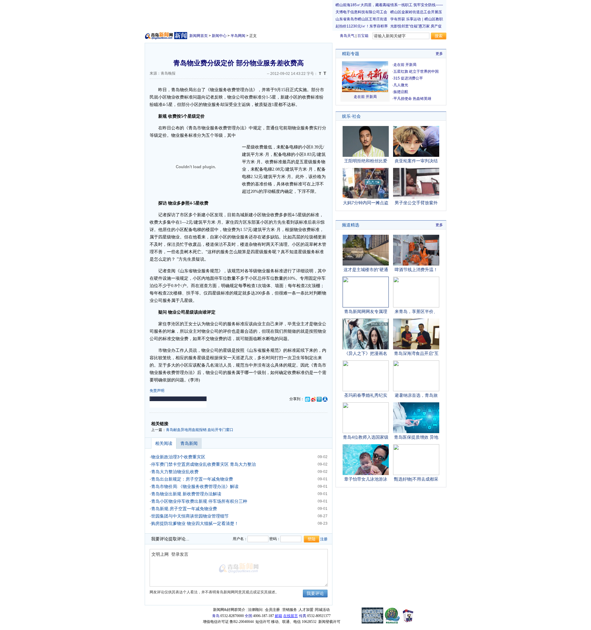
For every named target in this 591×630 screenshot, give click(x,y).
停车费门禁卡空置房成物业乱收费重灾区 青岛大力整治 (203, 464)
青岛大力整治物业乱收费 (175, 471)
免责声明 (157, 390)
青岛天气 (347, 36)
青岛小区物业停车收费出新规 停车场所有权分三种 (199, 501)
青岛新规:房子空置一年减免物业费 (184, 508)
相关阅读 (163, 443)
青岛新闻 (189, 443)
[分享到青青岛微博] (307, 399)
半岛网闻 (238, 36)
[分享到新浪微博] (313, 399)
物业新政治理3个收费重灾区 (178, 456)
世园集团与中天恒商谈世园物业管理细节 (190, 516)
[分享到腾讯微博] (319, 399)
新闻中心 (219, 36)
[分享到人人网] (325, 399)
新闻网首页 (198, 36)
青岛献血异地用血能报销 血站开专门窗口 (199, 430)
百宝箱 (362, 36)
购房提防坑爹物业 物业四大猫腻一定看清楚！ (195, 523)
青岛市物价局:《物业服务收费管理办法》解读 (195, 486)
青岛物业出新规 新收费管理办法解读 (186, 493)
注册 (324, 539)
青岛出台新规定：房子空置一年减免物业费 (192, 479)
